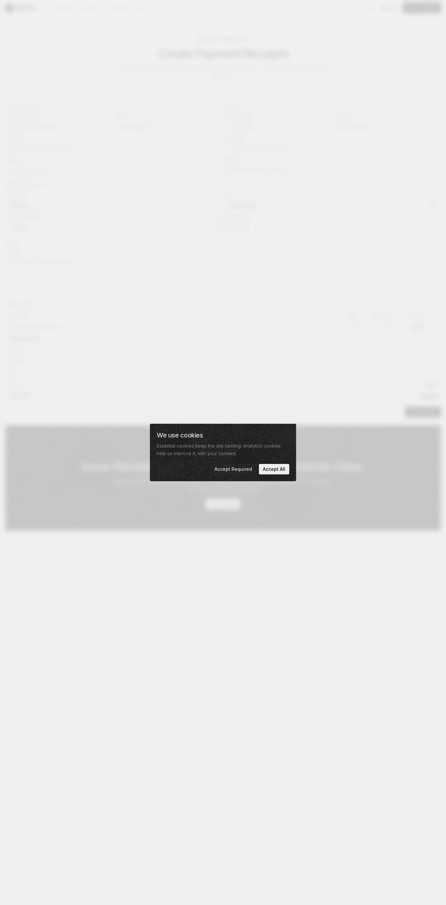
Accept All (274, 469)
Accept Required (233, 469)
